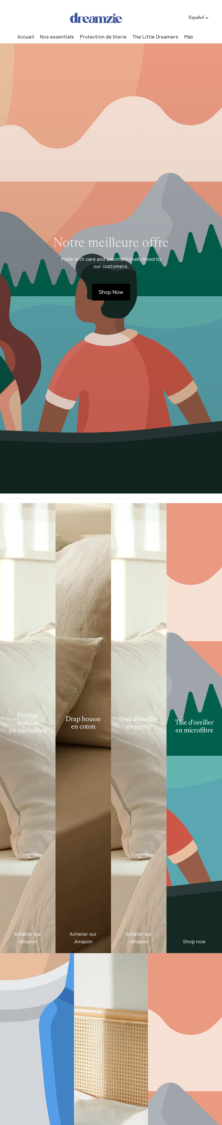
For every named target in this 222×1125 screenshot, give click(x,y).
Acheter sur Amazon (27, 937)
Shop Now (111, 292)
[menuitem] (188, 36)
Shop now (194, 941)
